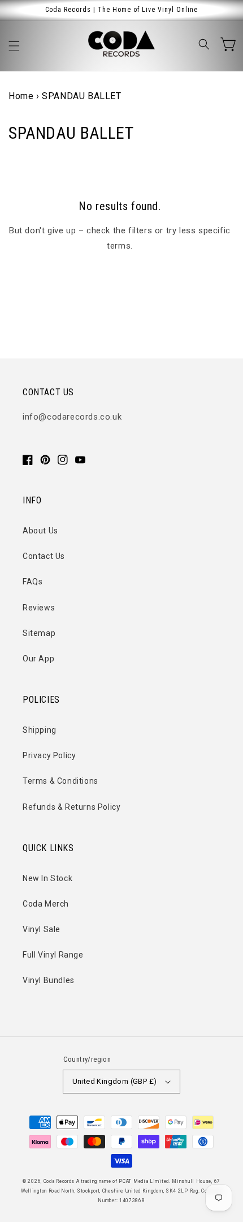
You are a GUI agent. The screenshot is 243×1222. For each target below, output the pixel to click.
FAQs (32, 581)
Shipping (40, 729)
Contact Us (44, 556)
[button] (14, 45)
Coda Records (59, 1181)
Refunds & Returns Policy (71, 806)
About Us (40, 530)
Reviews (39, 607)
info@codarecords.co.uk (72, 417)
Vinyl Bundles (49, 980)
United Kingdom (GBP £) (114, 1081)
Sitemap (39, 633)
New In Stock (47, 878)
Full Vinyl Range (53, 954)
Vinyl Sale (41, 929)
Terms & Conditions (60, 780)
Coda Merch (46, 903)
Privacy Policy (49, 755)
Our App (38, 658)
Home (20, 96)
